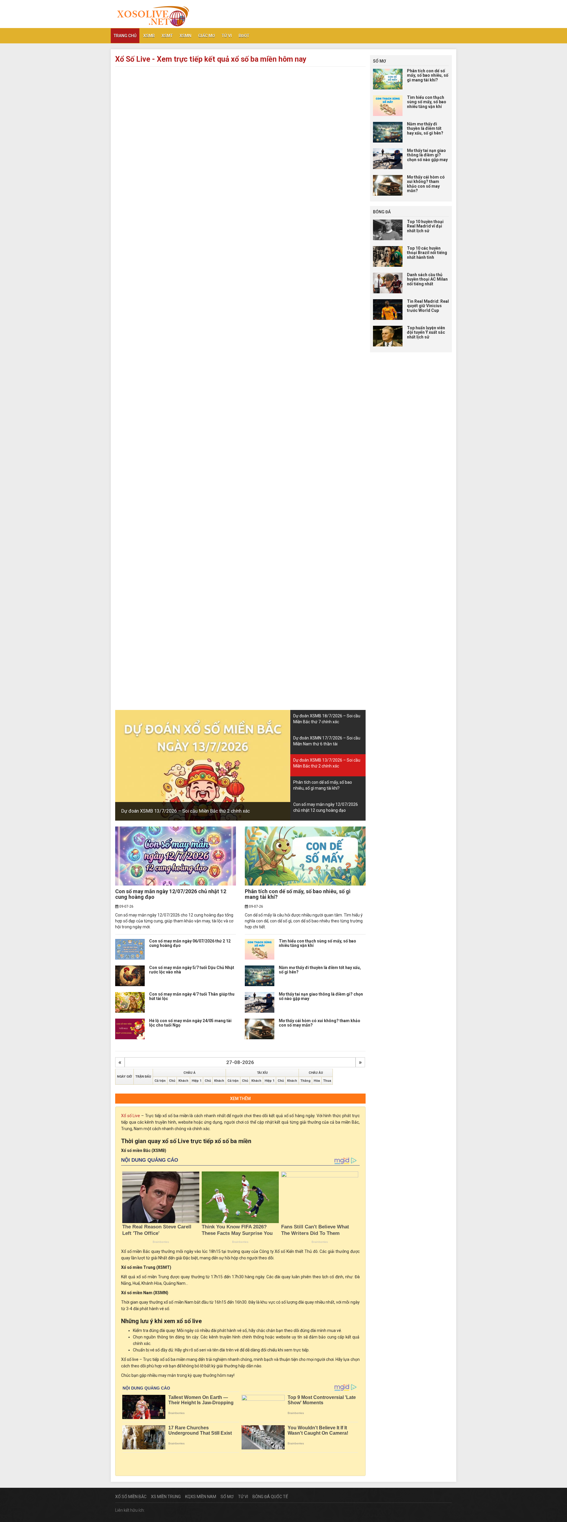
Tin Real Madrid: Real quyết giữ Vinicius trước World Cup (428, 306)
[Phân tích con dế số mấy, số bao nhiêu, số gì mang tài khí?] (305, 856)
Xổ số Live (130, 1115)
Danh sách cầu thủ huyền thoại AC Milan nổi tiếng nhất (427, 279)
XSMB (149, 35)
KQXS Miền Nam (200, 1496)
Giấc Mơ (206, 35)
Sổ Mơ (227, 1496)
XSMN (185, 35)
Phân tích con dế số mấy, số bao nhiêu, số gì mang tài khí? (298, 894)
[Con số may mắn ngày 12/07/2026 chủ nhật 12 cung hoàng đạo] (175, 856)
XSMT (167, 35)
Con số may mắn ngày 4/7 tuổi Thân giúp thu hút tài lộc (191, 996)
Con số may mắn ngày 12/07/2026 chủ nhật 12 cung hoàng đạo (170, 894)
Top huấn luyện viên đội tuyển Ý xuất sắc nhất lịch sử (426, 332)
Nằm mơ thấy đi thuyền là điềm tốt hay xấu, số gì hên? (320, 969)
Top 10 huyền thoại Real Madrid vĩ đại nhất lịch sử (425, 226)
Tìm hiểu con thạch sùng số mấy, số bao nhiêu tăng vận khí (317, 943)
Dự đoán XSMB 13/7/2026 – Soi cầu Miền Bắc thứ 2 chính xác (185, 811)
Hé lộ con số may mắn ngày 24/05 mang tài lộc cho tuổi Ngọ (190, 1022)
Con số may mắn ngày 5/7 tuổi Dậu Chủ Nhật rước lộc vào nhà (191, 969)
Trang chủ (125, 35)
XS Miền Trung (166, 1496)
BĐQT (244, 35)
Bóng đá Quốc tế (270, 1496)
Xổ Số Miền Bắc (130, 1496)
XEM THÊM (240, 1098)
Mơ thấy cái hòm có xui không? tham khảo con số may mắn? (319, 1022)
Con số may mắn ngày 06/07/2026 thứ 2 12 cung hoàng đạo (190, 943)
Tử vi (227, 35)
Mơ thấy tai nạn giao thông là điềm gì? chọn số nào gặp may (321, 996)
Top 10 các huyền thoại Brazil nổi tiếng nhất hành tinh (427, 253)
